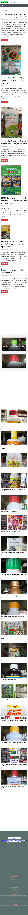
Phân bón (14, 900)
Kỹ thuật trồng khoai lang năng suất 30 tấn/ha (11, 659)
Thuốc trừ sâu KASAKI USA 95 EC (8, 679)
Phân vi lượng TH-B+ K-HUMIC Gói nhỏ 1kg (11, 531)
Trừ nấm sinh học (14, 894)
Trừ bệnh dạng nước (14, 889)
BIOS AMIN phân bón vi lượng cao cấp (11, 364)
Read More (4, 39)
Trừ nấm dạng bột (14, 891)
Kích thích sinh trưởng (14, 907)
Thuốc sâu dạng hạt (14, 876)
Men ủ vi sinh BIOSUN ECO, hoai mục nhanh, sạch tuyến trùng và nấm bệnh (12, 80)
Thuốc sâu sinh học (14, 879)
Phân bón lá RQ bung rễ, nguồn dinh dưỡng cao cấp (12, 616)
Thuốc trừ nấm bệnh (14, 887)
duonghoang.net (5, 19)
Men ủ (16, 19)
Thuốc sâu (14, 875)
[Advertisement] (14, 316)
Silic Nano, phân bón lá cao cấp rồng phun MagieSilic (12, 596)
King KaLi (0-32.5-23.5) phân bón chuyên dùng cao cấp (13, 468)
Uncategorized (20, 19)
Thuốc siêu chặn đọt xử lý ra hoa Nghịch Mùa (11, 699)
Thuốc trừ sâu (14, 881)
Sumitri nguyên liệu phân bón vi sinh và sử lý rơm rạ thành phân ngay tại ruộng (12, 244)
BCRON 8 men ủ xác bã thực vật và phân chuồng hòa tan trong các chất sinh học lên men (14, 200)
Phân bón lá (14, 901)
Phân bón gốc (14, 904)
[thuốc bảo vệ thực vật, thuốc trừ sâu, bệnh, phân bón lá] (4, 2)
